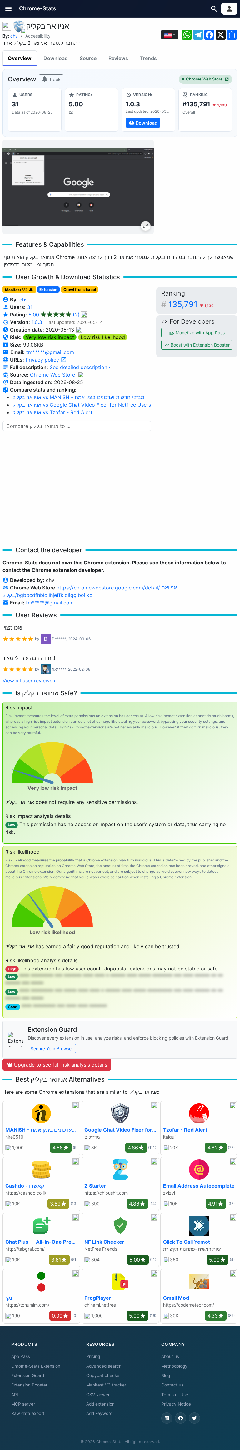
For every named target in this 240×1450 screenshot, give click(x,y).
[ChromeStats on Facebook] (180, 1418)
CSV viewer (98, 1394)
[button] (8, 9)
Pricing (93, 1356)
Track (54, 79)
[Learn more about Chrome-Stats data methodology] (81, 375)
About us (170, 1356)
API (14, 1394)
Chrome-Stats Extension (35, 1366)
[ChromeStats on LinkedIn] (166, 1418)
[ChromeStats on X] (194, 1418)
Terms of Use (174, 1394)
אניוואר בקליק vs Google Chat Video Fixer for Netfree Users (81, 405)
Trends (148, 58)
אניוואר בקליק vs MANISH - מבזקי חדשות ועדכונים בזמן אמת (78, 397)
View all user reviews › (29, 680)
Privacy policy (43, 360)
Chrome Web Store (204, 79)
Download (55, 58)
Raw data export (27, 1413)
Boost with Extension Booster (199, 344)
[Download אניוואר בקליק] (148, 109)
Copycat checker (103, 1375)
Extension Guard (27, 1375)
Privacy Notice (176, 1403)
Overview (20, 58)
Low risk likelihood (103, 337)
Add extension (100, 1403)
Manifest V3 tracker (106, 1384)
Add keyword (99, 1413)
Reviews (118, 58)
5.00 (54, 314)
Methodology (174, 1366)
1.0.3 (37, 322)
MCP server (23, 1403)
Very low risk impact (50, 337)
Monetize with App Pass (199, 332)
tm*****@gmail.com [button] (50, 352)
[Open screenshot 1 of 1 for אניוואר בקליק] (78, 187)
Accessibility (38, 36)
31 (29, 307)
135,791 (191, 304)
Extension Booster (29, 1384)
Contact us (172, 1384)
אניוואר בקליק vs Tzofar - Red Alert (52, 412)
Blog (165, 1375)
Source (88, 58)
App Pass (20, 1356)
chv (14, 36)
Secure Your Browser (52, 1048)
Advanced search (104, 1366)
